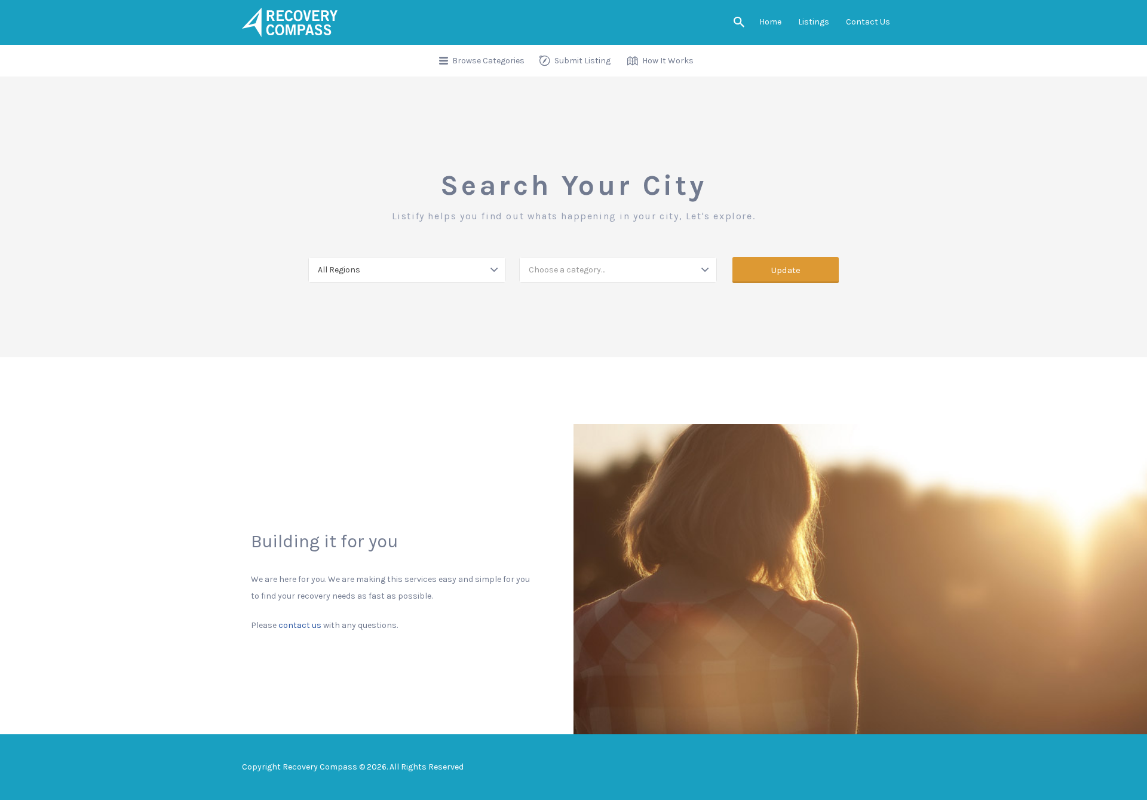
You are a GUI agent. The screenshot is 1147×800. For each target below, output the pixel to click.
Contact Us (868, 22)
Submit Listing (582, 61)
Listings (813, 22)
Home (770, 22)
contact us (299, 625)
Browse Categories (488, 61)
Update (786, 270)
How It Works (668, 61)
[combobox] (407, 270)
